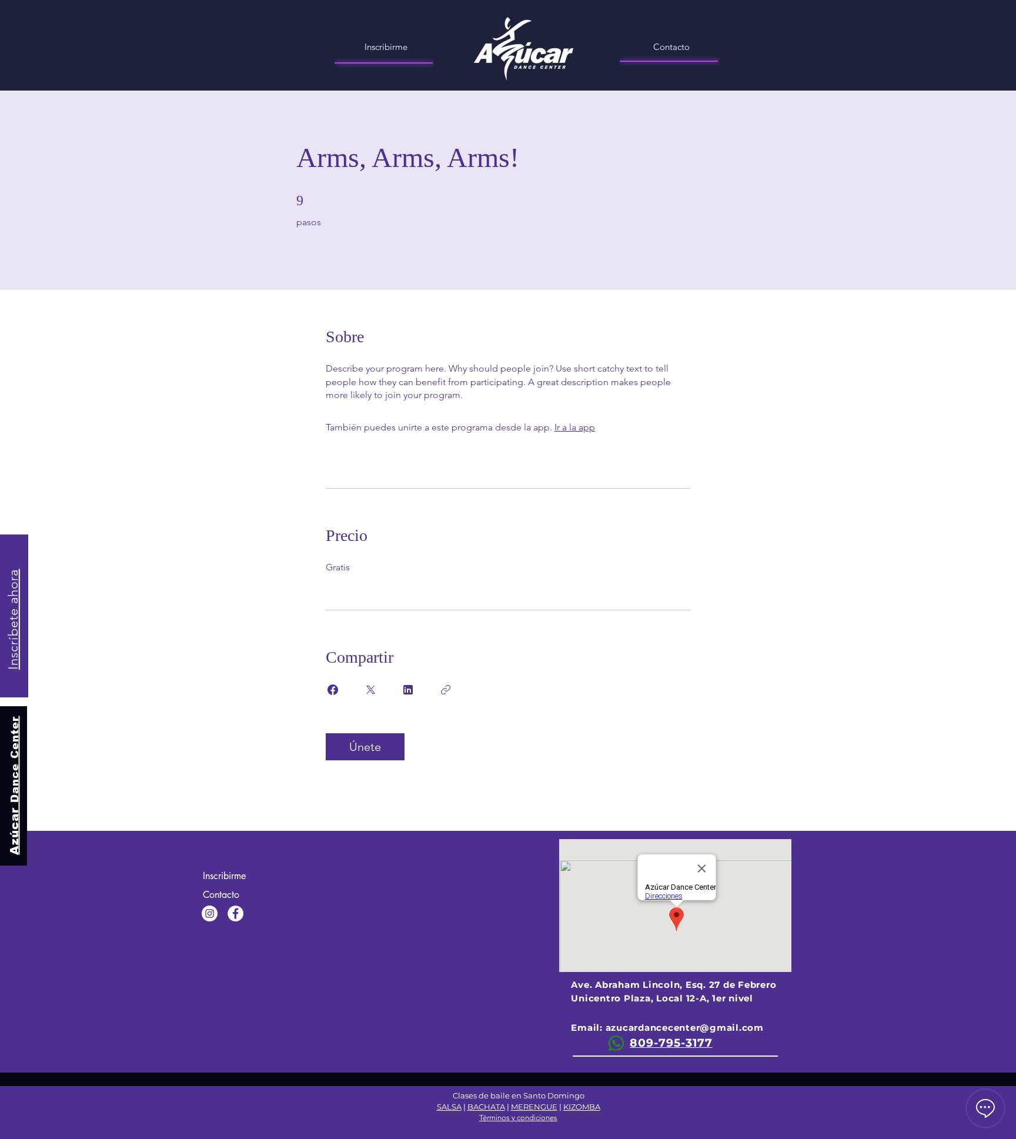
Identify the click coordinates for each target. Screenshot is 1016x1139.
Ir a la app (574, 427)
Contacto (221, 895)
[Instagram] (210, 913)
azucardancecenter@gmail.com (685, 1027)
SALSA (449, 1106)
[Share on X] (370, 690)
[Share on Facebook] (333, 690)
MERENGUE (534, 1106)
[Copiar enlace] (446, 690)
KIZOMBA (581, 1106)
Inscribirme (224, 876)
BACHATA (486, 1106)
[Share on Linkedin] (408, 690)
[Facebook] (235, 913)
